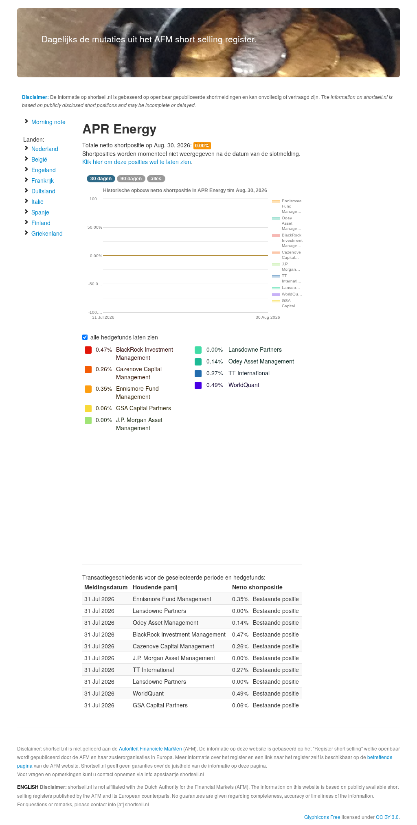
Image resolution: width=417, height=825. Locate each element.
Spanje (39, 212)
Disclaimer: (35, 97)
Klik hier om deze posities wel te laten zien (136, 162)
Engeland (43, 170)
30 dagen (101, 178)
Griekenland (46, 233)
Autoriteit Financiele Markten (150, 748)
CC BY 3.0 (387, 816)
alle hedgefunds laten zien (124, 337)
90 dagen (131, 178)
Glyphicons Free (322, 816)
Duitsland (42, 191)
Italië (37, 201)
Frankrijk (42, 180)
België (38, 159)
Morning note (48, 122)
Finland (40, 223)
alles (156, 178)
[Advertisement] (192, 499)
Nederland (44, 148)
